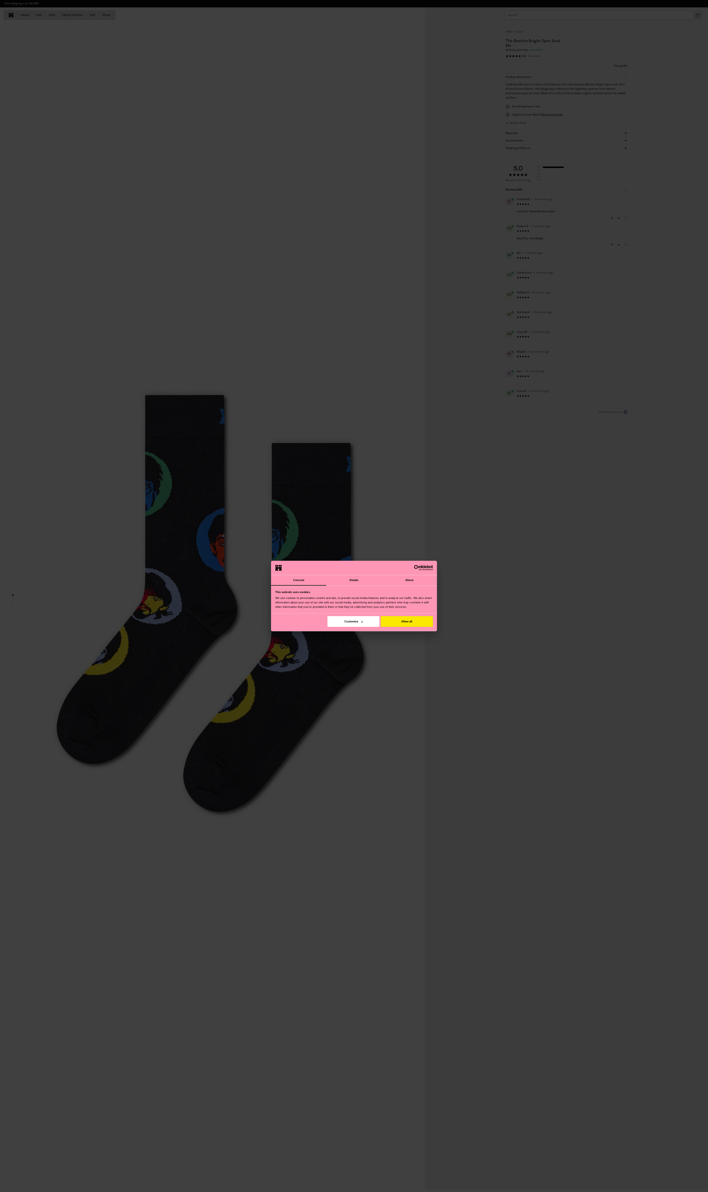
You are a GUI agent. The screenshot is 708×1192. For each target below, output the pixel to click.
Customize (351, 621)
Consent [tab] (298, 580)
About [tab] (409, 580)
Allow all (406, 621)
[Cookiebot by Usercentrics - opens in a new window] (417, 568)
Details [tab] (354, 580)
